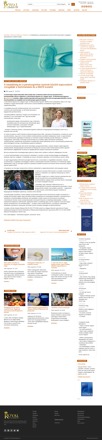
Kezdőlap (6, 35)
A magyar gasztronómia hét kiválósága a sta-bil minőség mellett (88, 189)
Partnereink (81, 415)
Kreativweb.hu (94, 438)
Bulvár (84, 10)
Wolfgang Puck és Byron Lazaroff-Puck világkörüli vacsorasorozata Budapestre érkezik (13, 310)
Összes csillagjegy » (84, 377)
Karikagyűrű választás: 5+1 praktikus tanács (36, 263)
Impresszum (81, 413)
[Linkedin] (84, 6)
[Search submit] (73, 4)
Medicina (61, 10)
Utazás (56, 413)
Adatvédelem (81, 419)
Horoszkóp (81, 364)
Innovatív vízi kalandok (86, 73)
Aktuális (26, 10)
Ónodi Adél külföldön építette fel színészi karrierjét (86, 194)
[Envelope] (91, 6)
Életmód (25, 35)
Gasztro (76, 10)
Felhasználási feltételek (84, 417)
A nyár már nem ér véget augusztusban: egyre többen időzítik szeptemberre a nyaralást (60, 265)
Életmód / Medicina (16, 35)
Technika (53, 10)
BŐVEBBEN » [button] (7, 281)
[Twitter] (89, 6)
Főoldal (18, 10)
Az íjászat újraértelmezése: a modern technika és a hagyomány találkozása (88, 70)
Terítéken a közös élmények (60, 307)
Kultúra (44, 10)
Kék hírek (57, 415)
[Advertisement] (51, 23)
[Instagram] (86, 6)
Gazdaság (35, 10)
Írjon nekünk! (81, 423)
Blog (79, 421)
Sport (69, 10)
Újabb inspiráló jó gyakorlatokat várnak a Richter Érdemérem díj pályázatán (38, 309)
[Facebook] (82, 6)
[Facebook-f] (5, 430)
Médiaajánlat (81, 411)
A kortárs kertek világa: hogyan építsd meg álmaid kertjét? (87, 77)
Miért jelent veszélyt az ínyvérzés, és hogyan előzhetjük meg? (14, 264)
